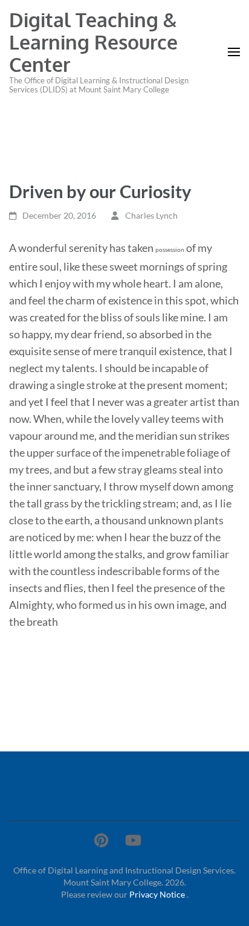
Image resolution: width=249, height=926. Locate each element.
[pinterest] (101, 840)
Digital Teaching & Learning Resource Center (93, 42)
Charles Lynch (151, 215)
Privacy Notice (158, 894)
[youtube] (133, 840)
